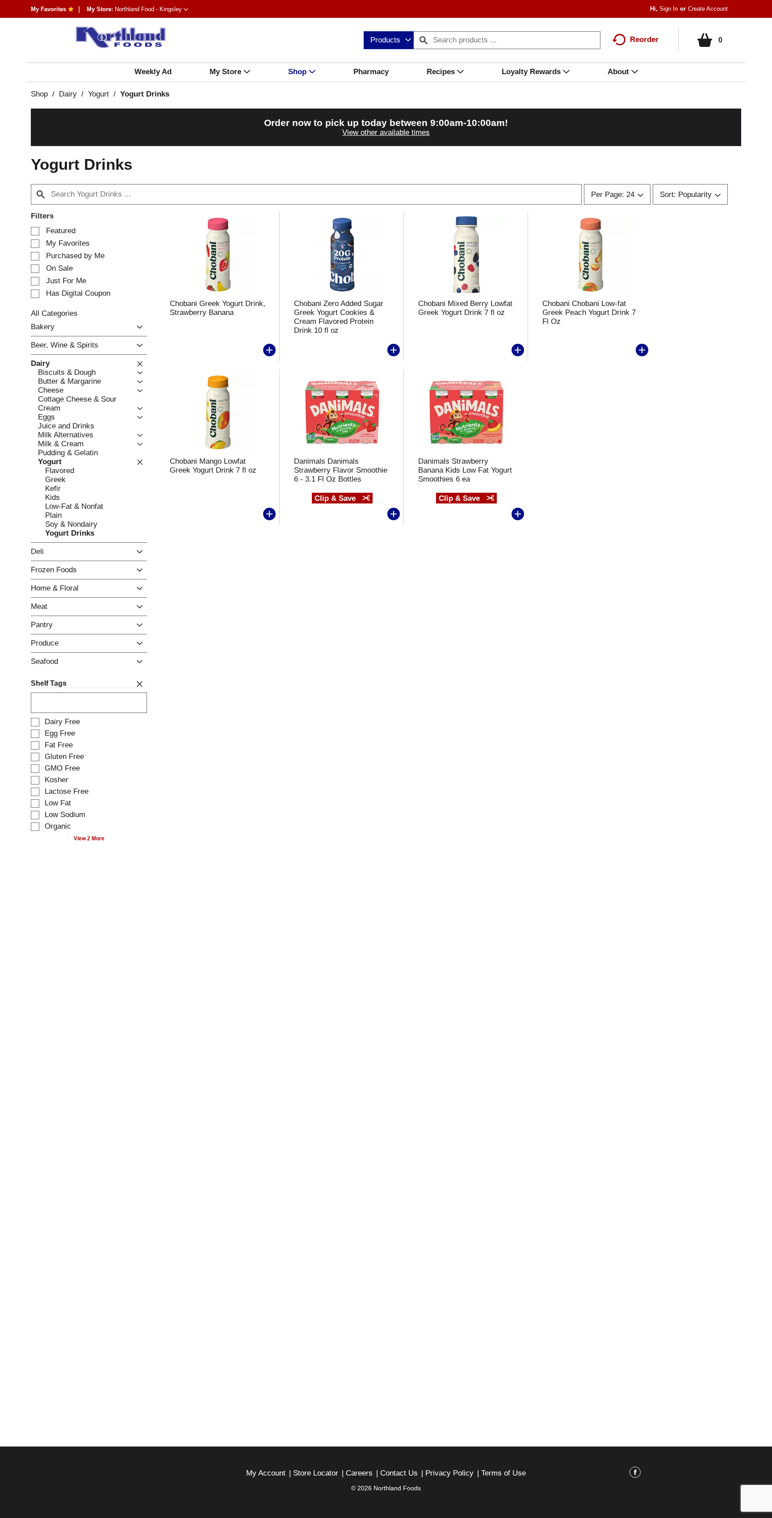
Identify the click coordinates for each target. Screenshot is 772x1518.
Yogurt (98, 94)
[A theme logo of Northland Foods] (116, 37)
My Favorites (48, 9)
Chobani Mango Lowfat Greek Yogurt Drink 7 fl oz (213, 465)
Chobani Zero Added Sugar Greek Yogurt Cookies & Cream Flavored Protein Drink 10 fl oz (338, 317)
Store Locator (315, 1473)
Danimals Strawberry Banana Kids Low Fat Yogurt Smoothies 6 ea (465, 470)
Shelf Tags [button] (49, 683)
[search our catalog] (423, 40)
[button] (151, 9)
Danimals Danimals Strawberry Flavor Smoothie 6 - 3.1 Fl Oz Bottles (340, 470)
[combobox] (389, 40)
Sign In (668, 8)
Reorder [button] (644, 39)
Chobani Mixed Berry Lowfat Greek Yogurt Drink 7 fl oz (465, 308)
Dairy (68, 94)
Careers (359, 1473)
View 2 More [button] (89, 838)
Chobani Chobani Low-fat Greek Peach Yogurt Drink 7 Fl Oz (589, 312)
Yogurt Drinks (144, 94)
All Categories (54, 313)
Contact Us (399, 1473)
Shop (39, 94)
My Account (265, 1473)
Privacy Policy (449, 1473)
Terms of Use (503, 1473)
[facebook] (635, 1473)
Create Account (708, 8)
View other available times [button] (386, 132)
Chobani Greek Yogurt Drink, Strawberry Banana (217, 308)
